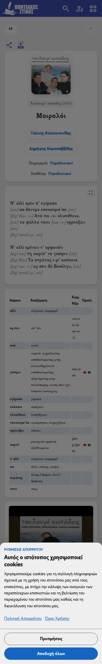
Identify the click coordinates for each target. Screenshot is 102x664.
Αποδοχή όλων (51, 654)
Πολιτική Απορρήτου (23, 618)
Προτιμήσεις (51, 639)
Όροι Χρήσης (57, 618)
